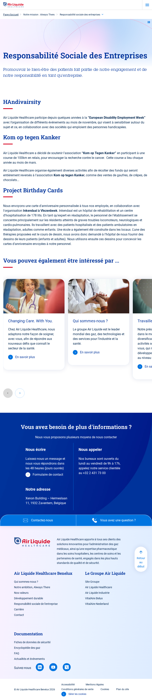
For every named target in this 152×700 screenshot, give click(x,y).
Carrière (19, 609)
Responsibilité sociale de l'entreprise (36, 603)
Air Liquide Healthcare (98, 587)
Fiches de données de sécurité (32, 642)
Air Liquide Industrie (97, 592)
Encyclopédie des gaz (27, 647)
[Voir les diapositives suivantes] (20, 393)
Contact (19, 615)
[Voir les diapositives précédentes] (8, 393)
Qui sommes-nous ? (90, 321)
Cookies (105, 689)
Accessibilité (68, 684)
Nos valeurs (21, 592)
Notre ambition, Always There (32, 587)
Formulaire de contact (48, 474)
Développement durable (28, 598)
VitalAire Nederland (97, 603)
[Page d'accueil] (13, 5)
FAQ (16, 653)
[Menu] (147, 5)
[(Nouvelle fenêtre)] (40, 667)
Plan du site (122, 689)
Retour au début (141, 562)
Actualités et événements (29, 658)
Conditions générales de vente (77, 689)
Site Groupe (92, 581)
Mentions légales (95, 684)
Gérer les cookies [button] (77, 694)
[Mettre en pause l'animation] (148, 22)
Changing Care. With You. (30, 321)
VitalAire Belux (94, 598)
